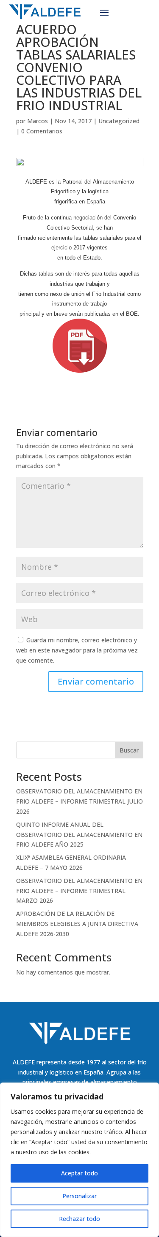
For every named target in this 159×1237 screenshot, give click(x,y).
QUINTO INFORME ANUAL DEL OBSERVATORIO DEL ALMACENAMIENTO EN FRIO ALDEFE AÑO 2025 (79, 834)
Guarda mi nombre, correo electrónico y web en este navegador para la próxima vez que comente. (77, 650)
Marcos (37, 121)
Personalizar (79, 1196)
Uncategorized (118, 121)
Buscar (129, 750)
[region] (79, 1160)
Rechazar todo (79, 1219)
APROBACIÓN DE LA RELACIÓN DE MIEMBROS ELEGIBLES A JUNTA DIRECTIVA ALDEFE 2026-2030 (77, 923)
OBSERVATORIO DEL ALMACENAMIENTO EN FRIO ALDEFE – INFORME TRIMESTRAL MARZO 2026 (79, 891)
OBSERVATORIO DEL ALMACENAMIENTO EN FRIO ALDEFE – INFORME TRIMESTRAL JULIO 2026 (79, 801)
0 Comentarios (41, 131)
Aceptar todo (79, 1173)
